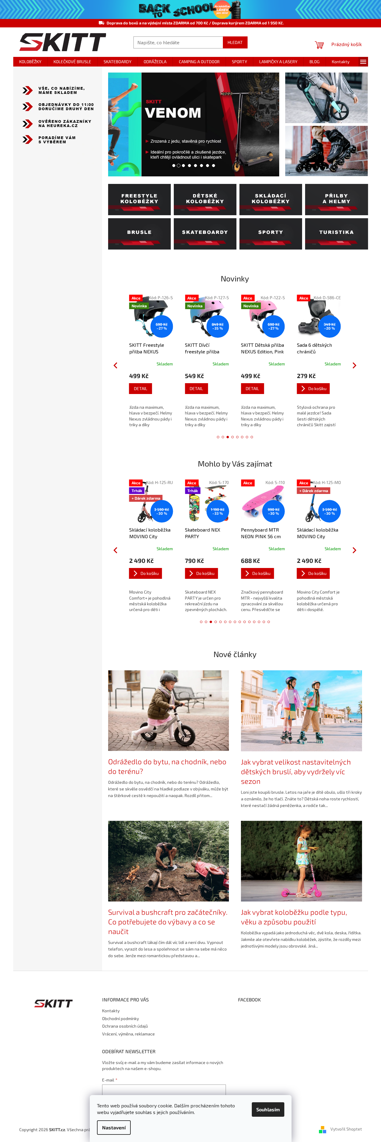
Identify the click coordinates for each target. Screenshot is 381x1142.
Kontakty (111, 1010)
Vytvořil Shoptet (346, 1128)
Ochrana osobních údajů (125, 1026)
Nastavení (114, 1127)
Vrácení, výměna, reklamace (128, 1033)
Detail (140, 388)
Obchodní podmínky (120, 1018)
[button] (116, 124)
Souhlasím (268, 1109)
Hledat (235, 42)
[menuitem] (30, 62)
